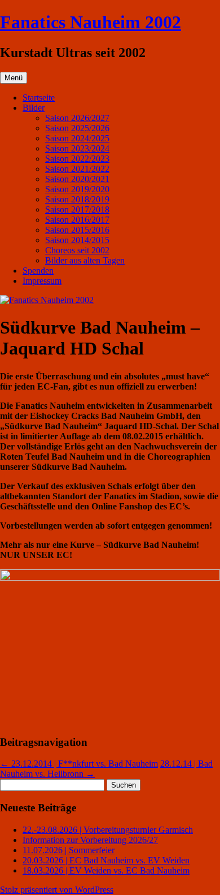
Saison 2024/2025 (77, 138)
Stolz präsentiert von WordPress (56, 889)
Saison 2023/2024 (77, 148)
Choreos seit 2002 (77, 250)
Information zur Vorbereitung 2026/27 (90, 840)
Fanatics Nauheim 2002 (90, 22)
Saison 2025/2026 (77, 128)
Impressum (42, 281)
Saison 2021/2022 (77, 169)
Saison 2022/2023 (77, 158)
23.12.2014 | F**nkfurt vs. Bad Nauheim (79, 763)
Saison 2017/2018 (77, 209)
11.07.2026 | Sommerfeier (69, 850)
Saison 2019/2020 (77, 189)
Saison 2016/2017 (77, 219)
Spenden (38, 270)
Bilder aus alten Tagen (85, 260)
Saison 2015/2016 (77, 230)
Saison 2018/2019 (77, 199)
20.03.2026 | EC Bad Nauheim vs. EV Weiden (106, 860)
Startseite (39, 97)
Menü (14, 77)
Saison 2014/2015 (77, 240)
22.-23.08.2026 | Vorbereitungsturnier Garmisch (108, 830)
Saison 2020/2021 (77, 179)
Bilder (34, 108)
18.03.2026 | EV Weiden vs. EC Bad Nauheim (106, 870)
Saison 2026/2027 (77, 118)
